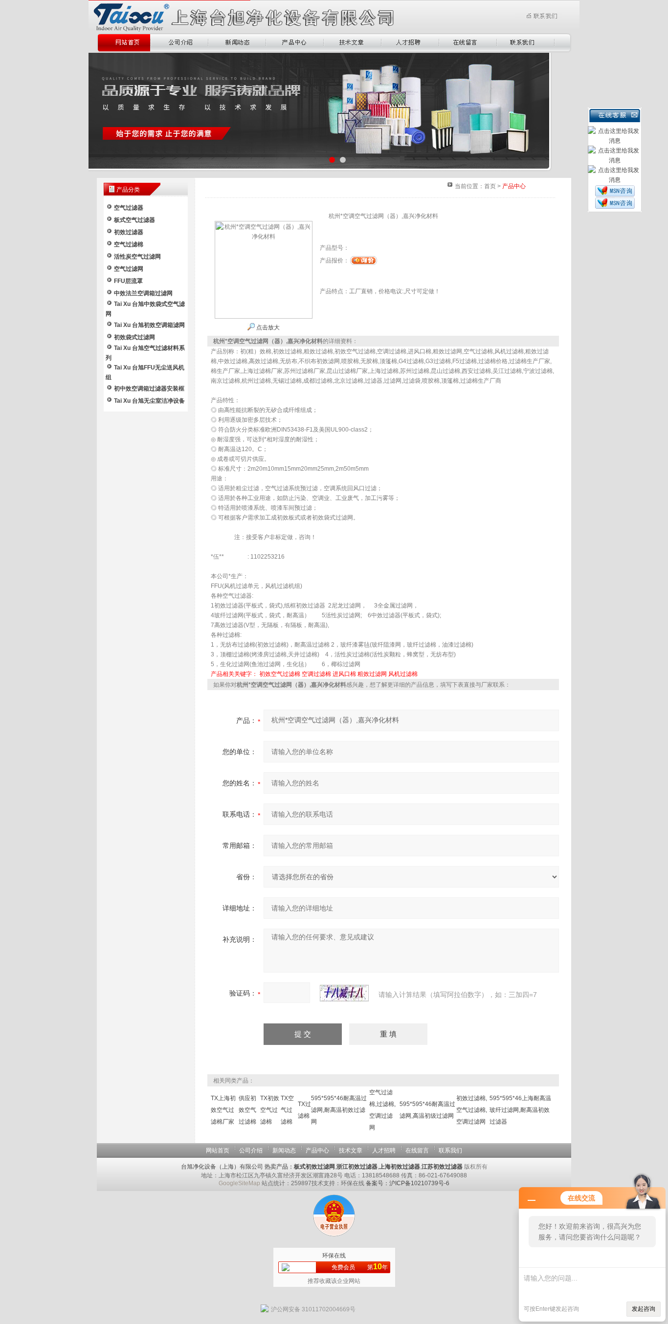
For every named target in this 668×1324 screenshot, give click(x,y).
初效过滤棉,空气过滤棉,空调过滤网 (471, 1110)
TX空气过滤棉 (287, 1110)
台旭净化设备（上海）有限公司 (222, 1166)
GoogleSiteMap (239, 1183)
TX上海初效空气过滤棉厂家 (223, 1110)
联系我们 (450, 1150)
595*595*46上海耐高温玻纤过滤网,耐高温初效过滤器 (520, 1110)
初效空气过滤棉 (279, 674)
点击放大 (267, 327)
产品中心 (317, 1150)
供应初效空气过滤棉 (247, 1110)
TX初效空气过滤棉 (269, 1110)
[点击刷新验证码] (344, 993)
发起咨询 (643, 1308)
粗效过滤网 (372, 674)
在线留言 (417, 1150)
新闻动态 (284, 1150)
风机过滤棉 (403, 674)
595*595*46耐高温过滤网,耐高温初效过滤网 (339, 1110)
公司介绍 (251, 1150)
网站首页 (217, 1150)
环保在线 (334, 1255)
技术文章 (350, 1150)
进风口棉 (344, 674)
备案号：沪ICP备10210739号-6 (407, 1183)
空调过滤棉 (316, 674)
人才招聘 (384, 1150)
